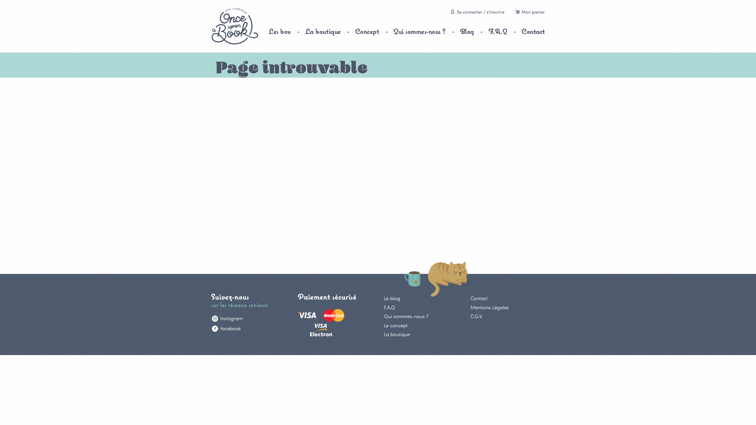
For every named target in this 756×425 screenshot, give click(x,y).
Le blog (392, 298)
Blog (467, 31)
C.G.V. (476, 316)
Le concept (396, 325)
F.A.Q (497, 31)
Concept (367, 31)
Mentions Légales (489, 307)
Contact (533, 31)
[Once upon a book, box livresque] (234, 26)
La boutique (323, 31)
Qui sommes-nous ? (419, 31)
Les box (280, 31)
